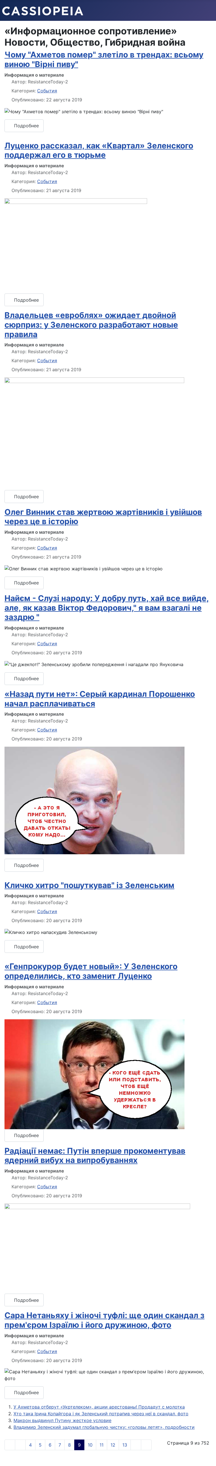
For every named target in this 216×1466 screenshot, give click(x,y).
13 (124, 1445)
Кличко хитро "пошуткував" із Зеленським (89, 885)
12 (113, 1445)
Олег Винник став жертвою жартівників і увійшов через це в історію (103, 516)
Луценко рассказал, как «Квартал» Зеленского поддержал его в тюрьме (98, 150)
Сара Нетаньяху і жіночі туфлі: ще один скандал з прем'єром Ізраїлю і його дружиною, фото (104, 1320)
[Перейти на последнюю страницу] (146, 1445)
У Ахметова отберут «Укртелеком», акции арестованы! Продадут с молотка (99, 1407)
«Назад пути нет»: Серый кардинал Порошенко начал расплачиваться (99, 698)
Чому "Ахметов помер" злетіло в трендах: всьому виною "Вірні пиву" (103, 59)
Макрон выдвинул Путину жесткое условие (62, 1420)
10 (90, 1445)
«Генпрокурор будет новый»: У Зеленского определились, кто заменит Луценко (90, 971)
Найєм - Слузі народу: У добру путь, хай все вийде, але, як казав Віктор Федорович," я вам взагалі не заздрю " (106, 607)
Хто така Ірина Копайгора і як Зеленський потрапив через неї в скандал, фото (101, 1413)
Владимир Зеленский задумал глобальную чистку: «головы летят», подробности (104, 1427)
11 (102, 1445)
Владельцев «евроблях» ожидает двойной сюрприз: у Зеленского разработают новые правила (91, 324)
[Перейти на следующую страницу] (135, 1445)
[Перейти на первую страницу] (9, 1445)
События (47, 91)
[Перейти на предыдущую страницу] (20, 1445)
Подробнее (26, 125)
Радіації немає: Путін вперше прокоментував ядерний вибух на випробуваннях (94, 1155)
